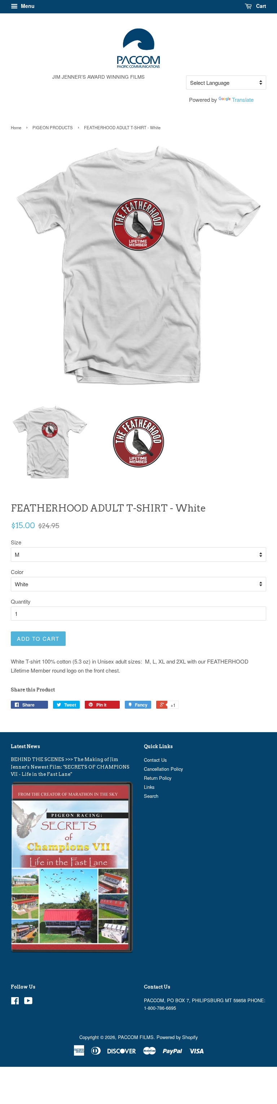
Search (151, 795)
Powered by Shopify (177, 1037)
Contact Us (155, 759)
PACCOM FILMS (136, 1037)
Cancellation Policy (163, 768)
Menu (27, 5)
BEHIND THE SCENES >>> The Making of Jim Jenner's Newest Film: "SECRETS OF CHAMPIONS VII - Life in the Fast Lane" (70, 767)
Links (149, 786)
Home (16, 127)
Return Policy (157, 777)
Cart (260, 5)
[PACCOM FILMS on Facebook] (15, 1002)
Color (17, 571)
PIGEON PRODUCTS (52, 127)
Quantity (21, 601)
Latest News (25, 746)
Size (16, 542)
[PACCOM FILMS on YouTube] (28, 1002)
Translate (243, 99)
